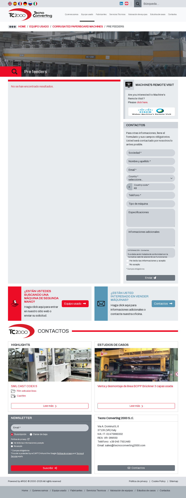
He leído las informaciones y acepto (147, 260)
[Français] (20, 3)
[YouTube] (126, 3)
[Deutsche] (25, 3)
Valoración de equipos (137, 14)
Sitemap (173, 481)
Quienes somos (71, 14)
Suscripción (20, 434)
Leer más (48, 406)
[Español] (15, 3)
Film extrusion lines (26, 391)
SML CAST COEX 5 (24, 386)
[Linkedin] (121, 3)
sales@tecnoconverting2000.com (125, 445)
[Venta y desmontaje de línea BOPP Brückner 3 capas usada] (136, 364)
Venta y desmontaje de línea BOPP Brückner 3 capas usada (135, 386)
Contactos (172, 14)
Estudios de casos (157, 14)
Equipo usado (87, 14)
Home (25, 490)
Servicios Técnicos (117, 14)
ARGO (24, 481)
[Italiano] (35, 3)
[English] (10, 3)
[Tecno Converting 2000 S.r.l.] (31, 14)
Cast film (21, 396)
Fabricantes (101, 14)
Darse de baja (40, 434)
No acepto (135, 264)
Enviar (149, 277)
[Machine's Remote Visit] (151, 111)
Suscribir (48, 468)
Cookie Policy (158, 481)
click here (142, 102)
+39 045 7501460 (120, 441)
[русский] (30, 3)
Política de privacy (19, 439)
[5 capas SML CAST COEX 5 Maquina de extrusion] (49, 364)
